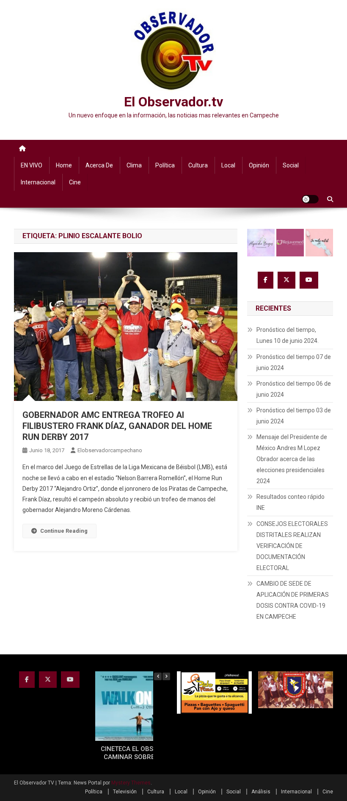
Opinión (259, 165)
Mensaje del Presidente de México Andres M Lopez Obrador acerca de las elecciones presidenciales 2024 (291, 459)
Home (64, 165)
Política (165, 165)
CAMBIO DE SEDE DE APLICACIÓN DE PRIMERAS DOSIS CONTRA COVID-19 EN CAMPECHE (292, 600)
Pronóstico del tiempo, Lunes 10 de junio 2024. (287, 335)
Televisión (125, 792)
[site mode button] (310, 199)
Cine (75, 182)
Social (291, 165)
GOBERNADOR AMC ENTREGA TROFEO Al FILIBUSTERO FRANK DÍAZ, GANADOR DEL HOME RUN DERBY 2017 (117, 426)
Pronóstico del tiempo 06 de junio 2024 (293, 389)
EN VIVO (31, 165)
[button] (166, 676)
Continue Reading (64, 531)
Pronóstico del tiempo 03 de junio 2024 (293, 416)
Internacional (38, 182)
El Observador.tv (173, 102)
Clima (134, 165)
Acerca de (99, 165)
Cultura (198, 165)
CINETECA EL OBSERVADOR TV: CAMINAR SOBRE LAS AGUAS (147, 753)
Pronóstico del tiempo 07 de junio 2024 (293, 362)
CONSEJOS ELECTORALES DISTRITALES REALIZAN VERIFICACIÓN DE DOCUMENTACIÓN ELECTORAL (292, 545)
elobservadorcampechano (109, 450)
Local (228, 165)
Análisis (260, 792)
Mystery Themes (131, 783)
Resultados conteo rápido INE (290, 502)
